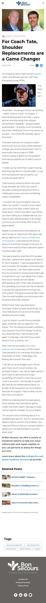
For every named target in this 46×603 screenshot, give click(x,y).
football (37, 74)
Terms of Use (19, 512)
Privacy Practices (23, 582)
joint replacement (33, 545)
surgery (37, 549)
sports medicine (25, 549)
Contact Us (23, 579)
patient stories (11, 549)
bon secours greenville (14, 545)
